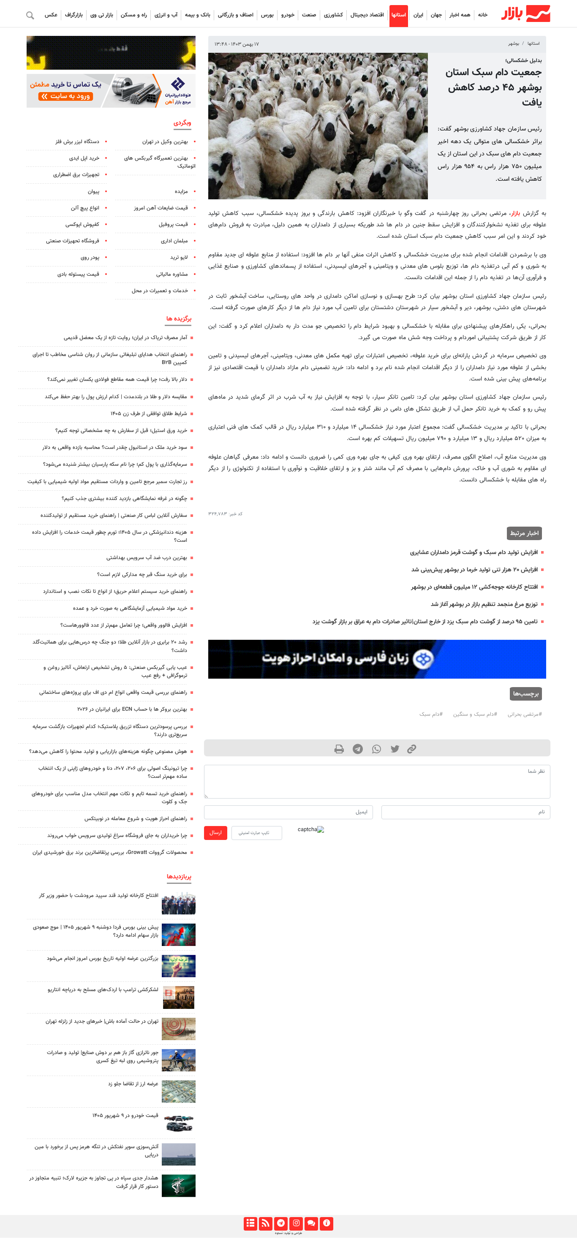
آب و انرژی (166, 15)
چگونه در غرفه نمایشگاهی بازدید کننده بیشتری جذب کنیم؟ (124, 499)
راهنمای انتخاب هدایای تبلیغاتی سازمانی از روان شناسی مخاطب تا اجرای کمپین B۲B (110, 359)
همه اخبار (460, 15)
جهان (436, 15)
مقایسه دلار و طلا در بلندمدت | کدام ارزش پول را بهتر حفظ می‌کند (116, 397)
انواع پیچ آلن (85, 208)
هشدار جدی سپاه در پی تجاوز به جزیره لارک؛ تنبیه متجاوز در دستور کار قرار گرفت (93, 1182)
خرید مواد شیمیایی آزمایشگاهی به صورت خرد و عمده (130, 608)
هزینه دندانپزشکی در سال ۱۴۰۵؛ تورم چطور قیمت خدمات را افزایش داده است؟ (109, 536)
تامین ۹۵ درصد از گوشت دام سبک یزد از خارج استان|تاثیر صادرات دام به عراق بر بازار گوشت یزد (425, 622)
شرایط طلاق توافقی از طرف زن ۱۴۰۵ (149, 414)
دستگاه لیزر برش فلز (77, 142)
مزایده (181, 192)
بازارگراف (74, 15)
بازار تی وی (101, 15)
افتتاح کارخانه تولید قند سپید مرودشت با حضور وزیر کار (98, 895)
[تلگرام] (280, 1224)
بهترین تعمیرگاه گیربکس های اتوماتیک (160, 162)
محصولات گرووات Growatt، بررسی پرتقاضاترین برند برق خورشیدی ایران (110, 852)
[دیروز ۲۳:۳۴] (179, 1185)
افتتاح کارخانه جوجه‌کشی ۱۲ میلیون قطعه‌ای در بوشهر (474, 587)
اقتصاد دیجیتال (367, 15)
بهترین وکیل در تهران (165, 142)
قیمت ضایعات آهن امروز (161, 208)
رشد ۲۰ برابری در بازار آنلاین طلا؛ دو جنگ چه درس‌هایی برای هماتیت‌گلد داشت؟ (110, 646)
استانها (399, 15)
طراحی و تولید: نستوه (288, 1233)
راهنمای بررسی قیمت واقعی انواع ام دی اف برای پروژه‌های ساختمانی (113, 692)
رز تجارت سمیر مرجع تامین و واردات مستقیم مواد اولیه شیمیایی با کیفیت (107, 482)
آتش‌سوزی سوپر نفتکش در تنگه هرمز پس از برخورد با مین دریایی (96, 1151)
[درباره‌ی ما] (326, 1224)
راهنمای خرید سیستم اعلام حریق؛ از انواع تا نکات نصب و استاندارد (115, 591)
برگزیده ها (178, 319)
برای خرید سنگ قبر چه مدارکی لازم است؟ (142, 575)
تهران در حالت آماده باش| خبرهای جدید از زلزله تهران (102, 1021)
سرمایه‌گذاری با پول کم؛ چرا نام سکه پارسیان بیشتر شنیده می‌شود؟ (115, 464)
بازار (515, 213)
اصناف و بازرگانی (235, 15)
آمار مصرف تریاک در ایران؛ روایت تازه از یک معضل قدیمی (125, 338)
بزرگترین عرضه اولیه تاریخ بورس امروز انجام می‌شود (102, 958)
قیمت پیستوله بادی (78, 274)
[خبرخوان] (265, 1224)
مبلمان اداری (174, 241)
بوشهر (513, 43)
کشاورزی (333, 15)
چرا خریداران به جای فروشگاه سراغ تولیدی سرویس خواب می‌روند (117, 836)
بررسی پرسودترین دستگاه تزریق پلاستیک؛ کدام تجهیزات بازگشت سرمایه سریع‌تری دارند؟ (110, 731)
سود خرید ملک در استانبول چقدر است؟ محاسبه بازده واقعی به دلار (114, 447)
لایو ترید (179, 257)
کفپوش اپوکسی (82, 224)
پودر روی (90, 257)
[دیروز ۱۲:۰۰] (179, 1060)
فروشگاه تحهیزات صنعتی (72, 241)
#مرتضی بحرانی (525, 714)
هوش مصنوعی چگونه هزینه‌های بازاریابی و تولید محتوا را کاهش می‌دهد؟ (108, 751)
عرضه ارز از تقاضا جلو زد (133, 1084)
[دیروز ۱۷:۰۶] (179, 997)
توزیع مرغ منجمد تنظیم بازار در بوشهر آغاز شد (484, 604)
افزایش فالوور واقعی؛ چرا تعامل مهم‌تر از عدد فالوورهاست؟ (123, 625)
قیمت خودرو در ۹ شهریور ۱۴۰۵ (125, 1116)
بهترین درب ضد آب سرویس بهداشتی (146, 558)
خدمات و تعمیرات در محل (160, 291)
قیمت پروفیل (173, 224)
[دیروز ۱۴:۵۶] (179, 903)
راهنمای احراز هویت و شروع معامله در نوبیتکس (135, 819)
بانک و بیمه (197, 15)
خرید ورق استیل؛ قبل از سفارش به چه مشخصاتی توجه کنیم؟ (121, 431)
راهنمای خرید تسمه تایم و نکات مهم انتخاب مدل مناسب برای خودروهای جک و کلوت (109, 798)
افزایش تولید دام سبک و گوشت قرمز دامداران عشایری (474, 552)
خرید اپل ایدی (84, 158)
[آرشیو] (250, 1224)
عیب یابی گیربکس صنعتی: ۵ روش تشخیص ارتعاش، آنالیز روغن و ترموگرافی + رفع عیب (115, 671)
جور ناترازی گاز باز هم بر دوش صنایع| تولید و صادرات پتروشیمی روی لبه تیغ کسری (102, 1057)
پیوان (93, 192)
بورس (267, 15)
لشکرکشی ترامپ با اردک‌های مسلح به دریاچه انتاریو (103, 990)
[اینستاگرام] (296, 1224)
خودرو (287, 15)
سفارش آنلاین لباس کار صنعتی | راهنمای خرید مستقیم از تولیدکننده (114, 515)
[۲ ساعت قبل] (179, 966)
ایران (418, 15)
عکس (51, 15)
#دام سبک (431, 714)
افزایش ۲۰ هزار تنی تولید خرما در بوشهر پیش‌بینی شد (474, 570)
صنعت (309, 15)
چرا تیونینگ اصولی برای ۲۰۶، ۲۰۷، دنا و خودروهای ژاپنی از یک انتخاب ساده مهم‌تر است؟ (112, 772)
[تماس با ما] (311, 1224)
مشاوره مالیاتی (172, 274)
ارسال (216, 833)
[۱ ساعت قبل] (179, 1029)
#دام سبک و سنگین (475, 714)
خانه (482, 15)
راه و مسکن (134, 15)
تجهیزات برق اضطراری (76, 175)
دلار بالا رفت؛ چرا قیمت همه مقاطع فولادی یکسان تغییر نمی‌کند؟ (117, 379)
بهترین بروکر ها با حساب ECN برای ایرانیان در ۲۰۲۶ (132, 709)
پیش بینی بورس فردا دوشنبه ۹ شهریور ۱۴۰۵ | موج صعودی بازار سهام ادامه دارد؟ (95, 931)
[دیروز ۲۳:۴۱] (179, 935)
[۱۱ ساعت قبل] (179, 1091)
